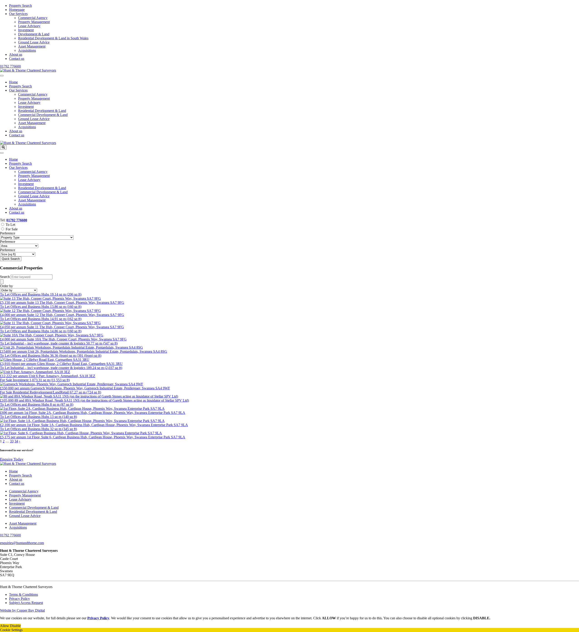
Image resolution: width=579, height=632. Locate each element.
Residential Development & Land (42, 111)
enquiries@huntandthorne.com (22, 543)
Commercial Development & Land (43, 115)
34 (16, 441)
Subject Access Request (26, 603)
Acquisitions (27, 50)
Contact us (16, 58)
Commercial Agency (32, 18)
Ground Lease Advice (34, 42)
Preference (7, 233)
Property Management (34, 22)
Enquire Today (12, 459)
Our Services (18, 14)
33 (12, 441)
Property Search (20, 5)
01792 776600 (10, 66)
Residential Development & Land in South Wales (53, 38)
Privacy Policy (19, 599)
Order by (6, 286)
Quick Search (11, 259)
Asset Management (31, 46)
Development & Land (33, 34)
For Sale (12, 229)
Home (13, 82)
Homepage (17, 10)
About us (15, 54)
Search (5, 277)
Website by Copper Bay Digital (22, 610)
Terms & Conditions (23, 594)
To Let (10, 225)
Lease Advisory (29, 26)
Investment (26, 30)
